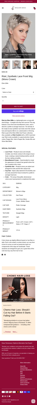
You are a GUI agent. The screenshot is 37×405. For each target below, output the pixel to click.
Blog (21, 371)
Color (3, 88)
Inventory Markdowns (26, 369)
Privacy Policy (24, 384)
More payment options (18, 115)
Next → (15, 331)
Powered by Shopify (6, 401)
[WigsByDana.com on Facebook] (3, 396)
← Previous (7, 331)
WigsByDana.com (14, 400)
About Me (22, 366)
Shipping (22, 377)
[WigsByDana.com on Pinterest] (5, 396)
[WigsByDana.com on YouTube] (9, 396)
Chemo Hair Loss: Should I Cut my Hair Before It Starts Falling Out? (17, 312)
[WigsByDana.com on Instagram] (7, 396)
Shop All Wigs (24, 368)
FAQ (21, 373)
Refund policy (24, 380)
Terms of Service (24, 382)
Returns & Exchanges (26, 379)
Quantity (4, 97)
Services (22, 375)
